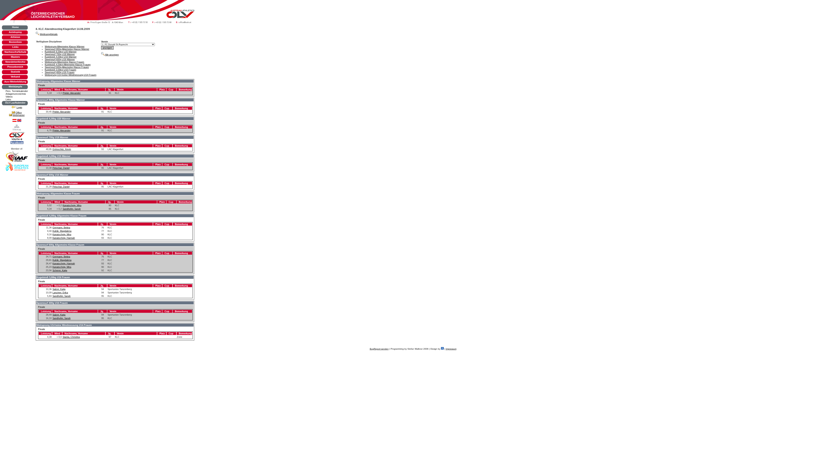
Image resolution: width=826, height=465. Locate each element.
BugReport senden (379, 349)
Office (18, 112)
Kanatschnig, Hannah (63, 238)
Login (19, 107)
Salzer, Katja (58, 289)
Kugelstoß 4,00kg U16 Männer (61, 57)
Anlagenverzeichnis (16, 94)
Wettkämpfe (15, 86)
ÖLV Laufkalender (15, 102)
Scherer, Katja (59, 270)
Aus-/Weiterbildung (15, 81)
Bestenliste (15, 42)
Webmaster (19, 115)
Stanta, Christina (71, 337)
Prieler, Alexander (72, 93)
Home (15, 27)
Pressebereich (15, 66)
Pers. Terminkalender (17, 91)
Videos (9, 96)
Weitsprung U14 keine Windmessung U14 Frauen (70, 75)
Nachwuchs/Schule (15, 52)
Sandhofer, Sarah (72, 209)
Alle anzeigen (112, 54)
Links (15, 47)
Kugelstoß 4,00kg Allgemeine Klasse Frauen (68, 64)
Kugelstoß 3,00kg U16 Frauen (60, 69)
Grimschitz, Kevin (61, 149)
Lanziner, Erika (60, 292)
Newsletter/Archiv (15, 61)
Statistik (15, 71)
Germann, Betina (61, 227)
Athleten (15, 37)
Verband (15, 76)
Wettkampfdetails (49, 34)
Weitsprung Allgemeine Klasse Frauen (64, 62)
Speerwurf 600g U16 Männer (60, 59)
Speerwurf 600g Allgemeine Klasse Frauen (67, 67)
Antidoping (15, 32)
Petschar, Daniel (60, 168)
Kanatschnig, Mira (72, 205)
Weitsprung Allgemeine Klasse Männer (65, 46)
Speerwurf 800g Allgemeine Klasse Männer (67, 49)
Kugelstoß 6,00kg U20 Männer (61, 51)
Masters (15, 57)
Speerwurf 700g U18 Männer (60, 54)
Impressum (451, 349)
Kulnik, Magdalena (61, 231)
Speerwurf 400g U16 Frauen (59, 72)
